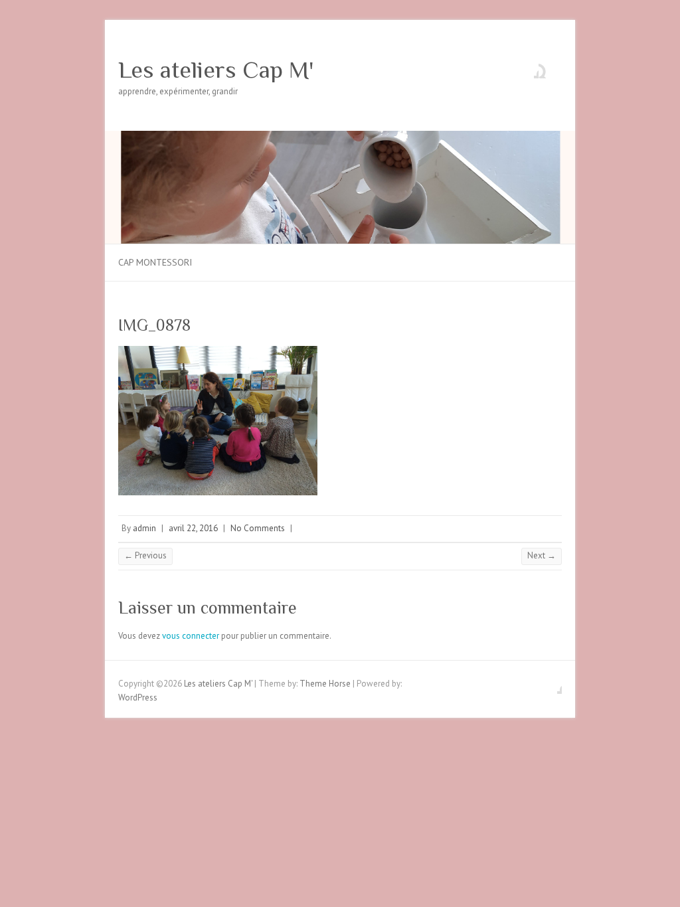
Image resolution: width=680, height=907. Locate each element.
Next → (541, 555)
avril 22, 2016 (193, 528)
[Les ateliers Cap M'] (340, 137)
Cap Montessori (155, 262)
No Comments (257, 528)
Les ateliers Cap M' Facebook (529, 68)
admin (144, 528)
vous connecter (190, 635)
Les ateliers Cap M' (215, 69)
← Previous (145, 555)
